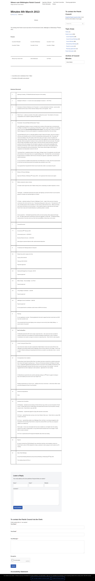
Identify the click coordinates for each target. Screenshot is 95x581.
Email (30, 483)
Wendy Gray (14, 14)
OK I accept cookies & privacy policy (41, 578)
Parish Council (69, 34)
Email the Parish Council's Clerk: (73, 17)
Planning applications (71, 2)
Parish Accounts (70, 46)
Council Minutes (70, 41)
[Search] (82, 23)
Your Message (14, 538)
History (54, 4)
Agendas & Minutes (46, 2)
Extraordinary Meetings (71, 43)
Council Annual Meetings (72, 39)
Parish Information (46, 4)
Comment (15, 488)
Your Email (14, 531)
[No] (93, 577)
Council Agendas (70, 36)
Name (15, 483)
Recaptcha (13, 556)
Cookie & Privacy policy (58, 578)
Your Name (14, 524)
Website (46, 483)
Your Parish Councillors (58, 2)
